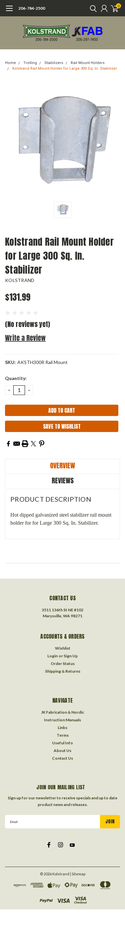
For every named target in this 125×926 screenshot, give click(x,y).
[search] (91, 8)
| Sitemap (77, 874)
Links (62, 727)
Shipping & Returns (62, 671)
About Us (62, 750)
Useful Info (62, 742)
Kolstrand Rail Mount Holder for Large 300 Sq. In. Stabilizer (64, 68)
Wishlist (62, 648)
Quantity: (16, 378)
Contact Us (62, 758)
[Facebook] (8, 443)
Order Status (63, 663)
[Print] (25, 443)
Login (52, 655)
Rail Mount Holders (88, 63)
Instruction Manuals (62, 719)
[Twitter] (33, 443)
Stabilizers (53, 63)
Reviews (63, 480)
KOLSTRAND (19, 280)
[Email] (16, 443)
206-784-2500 (31, 8)
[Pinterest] (41, 443)
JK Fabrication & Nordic (62, 712)
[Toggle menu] (9, 11)
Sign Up (71, 655)
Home (10, 63)
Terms (63, 735)
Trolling (30, 63)
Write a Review (25, 338)
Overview (62, 465)
